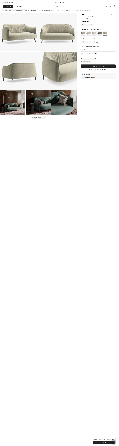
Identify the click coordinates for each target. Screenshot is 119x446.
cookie (103, 439)
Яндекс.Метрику (110, 439)
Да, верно (8, 6)
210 (91, 49)
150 (82, 49)
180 (87, 49)
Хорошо (104, 442)
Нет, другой (20, 6)
